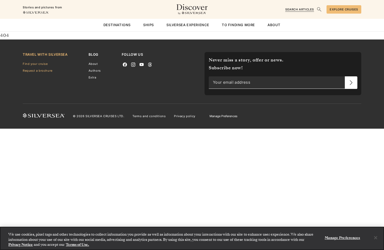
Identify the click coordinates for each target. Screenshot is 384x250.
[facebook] (125, 64)
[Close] (375, 237)
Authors (95, 70)
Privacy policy (184, 116)
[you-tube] (141, 64)
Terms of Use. (77, 244)
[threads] (150, 64)
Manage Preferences (223, 116)
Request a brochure (38, 70)
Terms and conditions (149, 116)
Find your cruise (35, 64)
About (93, 64)
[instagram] (133, 64)
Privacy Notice (20, 244)
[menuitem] (117, 25)
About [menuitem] (274, 25)
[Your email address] (351, 82)
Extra (92, 77)
